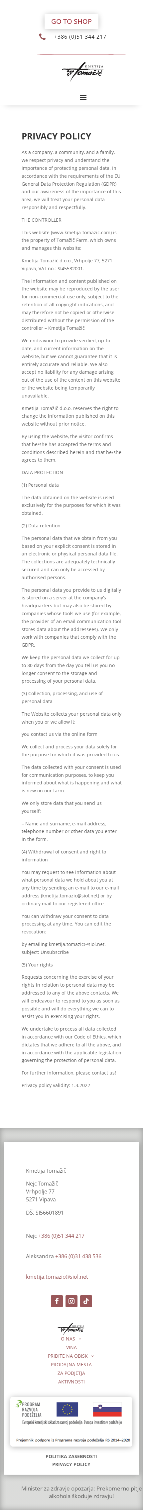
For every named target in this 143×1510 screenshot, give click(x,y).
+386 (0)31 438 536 (78, 1256)
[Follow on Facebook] (57, 1301)
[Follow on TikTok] (86, 1301)
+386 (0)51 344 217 (80, 36)
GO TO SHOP (71, 21)
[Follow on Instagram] (71, 1301)
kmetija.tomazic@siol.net (57, 1276)
